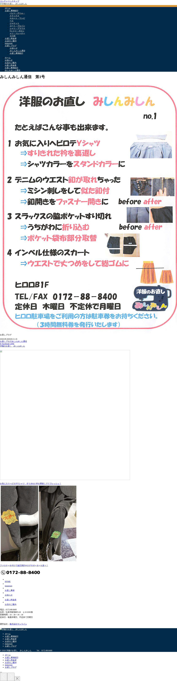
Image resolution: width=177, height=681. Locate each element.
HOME (8, 582)
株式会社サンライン (18, 624)
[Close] (17, 678)
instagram (8, 586)
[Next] (10, 677)
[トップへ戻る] (1, 672)
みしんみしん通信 (19, 341)
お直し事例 (9, 590)
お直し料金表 (10, 600)
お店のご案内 (10, 604)
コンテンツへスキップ (9, 1)
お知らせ (9, 595)
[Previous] (3, 677)
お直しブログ (6, 341)
